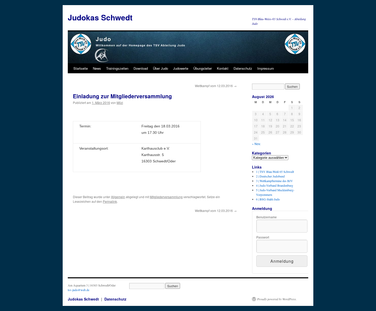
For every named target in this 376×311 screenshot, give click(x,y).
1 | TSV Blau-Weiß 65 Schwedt (275, 172)
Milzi (120, 102)
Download (141, 68)
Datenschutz (243, 68)
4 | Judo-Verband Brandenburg (274, 185)
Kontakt (222, 68)
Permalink (110, 201)
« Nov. (256, 143)
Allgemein (118, 197)
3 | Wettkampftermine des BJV (274, 181)
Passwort (262, 237)
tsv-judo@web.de (78, 290)
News (97, 68)
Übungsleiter (202, 68)
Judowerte (180, 68)
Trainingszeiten (117, 68)
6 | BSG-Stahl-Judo (268, 199)
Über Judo (160, 68)
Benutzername (266, 217)
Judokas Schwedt (100, 17)
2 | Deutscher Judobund (270, 176)
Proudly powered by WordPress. (277, 299)
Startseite (80, 68)
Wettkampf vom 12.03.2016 (216, 85)
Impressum (265, 68)
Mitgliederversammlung (166, 197)
